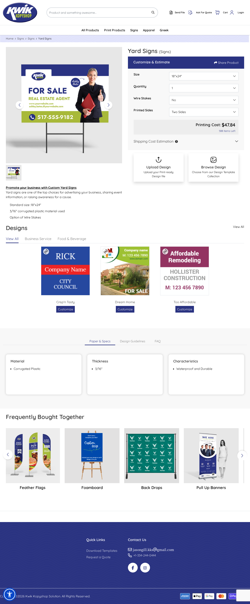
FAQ (158, 341)
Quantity (140, 86)
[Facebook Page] (133, 568)
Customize (65, 309)
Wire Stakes (142, 98)
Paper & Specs (100, 341)
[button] (175, 141)
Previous (8, 454)
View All (238, 227)
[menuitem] (90, 30)
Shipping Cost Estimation (153, 141)
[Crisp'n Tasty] (65, 270)
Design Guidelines (132, 341)
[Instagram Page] (145, 568)
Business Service (38, 238)
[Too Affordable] (184, 270)
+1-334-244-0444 (144, 555)
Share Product (228, 63)
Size (136, 74)
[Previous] (19, 105)
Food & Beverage (72, 238)
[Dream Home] (125, 270)
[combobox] (203, 76)
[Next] (108, 105)
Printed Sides (143, 110)
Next (242, 455)
